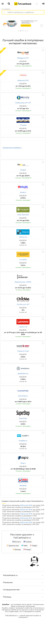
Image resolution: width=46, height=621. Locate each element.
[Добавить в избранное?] (43, 50)
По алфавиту (6, 9)
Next (41, 25)
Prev (4, 25)
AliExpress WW (26, 505)
